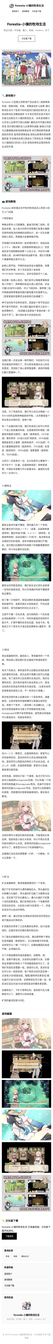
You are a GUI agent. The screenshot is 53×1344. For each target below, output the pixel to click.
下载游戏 (9, 1236)
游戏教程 (25, 11)
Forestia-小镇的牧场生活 (29, 5)
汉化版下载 (36, 11)
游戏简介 (15, 11)
